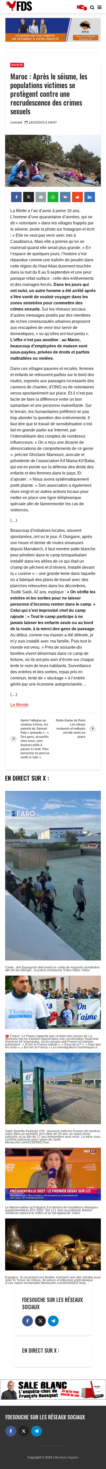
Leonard (16, 122)
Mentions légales (66, 1457)
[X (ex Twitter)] (40, 1321)
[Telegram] (53, 1321)
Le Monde (19, 704)
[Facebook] (27, 1321)
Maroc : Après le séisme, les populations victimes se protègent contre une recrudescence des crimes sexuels (48, 94)
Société (17, 65)
